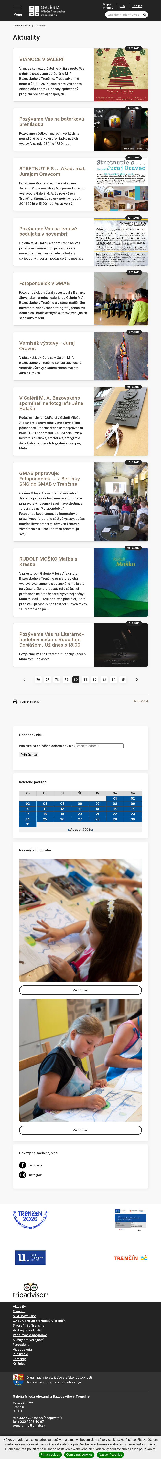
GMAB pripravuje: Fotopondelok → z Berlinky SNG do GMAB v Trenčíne (49, 478)
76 (38, 679)
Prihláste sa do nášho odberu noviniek (47, 746)
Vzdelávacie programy (30, 1335)
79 (66, 679)
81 (85, 679)
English (137, 6)
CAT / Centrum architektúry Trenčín (39, 1321)
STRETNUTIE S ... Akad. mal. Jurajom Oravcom (52, 171)
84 (113, 679)
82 (95, 679)
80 (76, 679)
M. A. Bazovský (24, 1316)
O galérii (19, 1311)
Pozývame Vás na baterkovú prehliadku (51, 121)
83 (104, 679)
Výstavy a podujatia (27, 1330)
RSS (122, 6)
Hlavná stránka (21, 25)
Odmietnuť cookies (79, 1454)
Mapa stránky (108, 6)
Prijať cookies (50, 1454)
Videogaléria (22, 1349)
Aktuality (19, 1306)
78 (57, 679)
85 (123, 679)
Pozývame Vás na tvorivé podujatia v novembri (48, 231)
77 (47, 679)
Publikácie (20, 1354)
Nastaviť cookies (110, 1454)
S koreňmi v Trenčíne (28, 1325)
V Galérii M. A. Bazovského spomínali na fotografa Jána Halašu (51, 403)
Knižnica (19, 1364)
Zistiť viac (80, 990)
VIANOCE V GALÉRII (42, 59)
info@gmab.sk (34, 1425)
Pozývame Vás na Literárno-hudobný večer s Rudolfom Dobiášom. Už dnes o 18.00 (51, 639)
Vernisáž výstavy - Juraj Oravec (47, 345)
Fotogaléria (21, 1345)
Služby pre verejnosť (28, 1340)
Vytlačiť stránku (30, 701)
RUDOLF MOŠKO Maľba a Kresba (48, 561)
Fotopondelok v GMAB (44, 283)
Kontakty (19, 1359)
